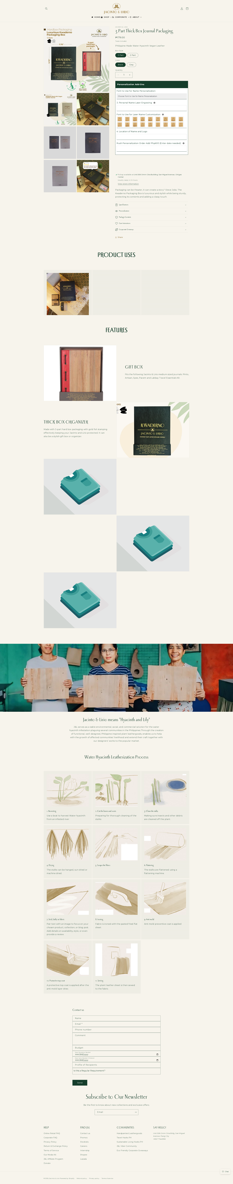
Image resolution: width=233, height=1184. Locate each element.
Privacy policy (94, 1178)
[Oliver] (135, 125)
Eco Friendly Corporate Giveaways (132, 1150)
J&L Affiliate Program (53, 1159)
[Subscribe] (135, 1112)
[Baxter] (135, 119)
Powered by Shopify (67, 1178)
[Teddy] (165, 125)
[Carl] (150, 119)
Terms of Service (51, 1150)
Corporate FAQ (50, 1138)
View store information (128, 184)
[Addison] (120, 119)
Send (80, 1082)
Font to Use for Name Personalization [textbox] (136, 91)
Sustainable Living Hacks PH (130, 1142)
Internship (85, 1150)
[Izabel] (181, 119)
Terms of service (107, 1178)
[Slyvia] (158, 125)
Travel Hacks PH (124, 1138)
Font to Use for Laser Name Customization (152, 114)
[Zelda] (181, 125)
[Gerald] (173, 119)
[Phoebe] (143, 125)
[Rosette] (150, 125)
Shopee (83, 1155)
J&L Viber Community (127, 1146)
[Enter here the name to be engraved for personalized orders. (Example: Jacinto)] (154, 103)
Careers (83, 1146)
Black (120, 65)
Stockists (84, 1142)
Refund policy (82, 1178)
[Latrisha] (120, 125)
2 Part (133, 55)
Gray (131, 65)
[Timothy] (173, 125)
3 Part (121, 55)
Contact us (85, 1133)
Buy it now (142, 166)
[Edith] (158, 119)
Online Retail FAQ (52, 1133)
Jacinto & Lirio (54, 1178)
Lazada (83, 1159)
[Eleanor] (165, 119)
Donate (47, 1163)
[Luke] (127, 125)
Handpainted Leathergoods (129, 1133)
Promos (83, 1138)
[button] (46, 8)
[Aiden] (127, 119)
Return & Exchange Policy (56, 1146)
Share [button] (120, 237)
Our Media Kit (50, 1155)
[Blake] (143, 119)
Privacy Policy (50, 1142)
